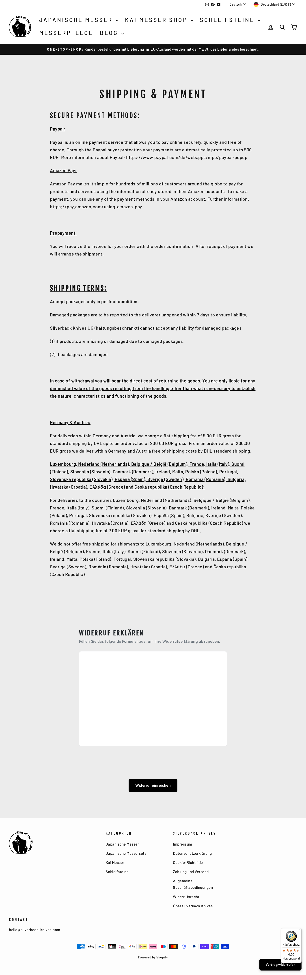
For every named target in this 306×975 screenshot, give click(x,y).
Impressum (182, 844)
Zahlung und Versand (191, 871)
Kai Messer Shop (157, 19)
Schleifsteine (228, 19)
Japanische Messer (77, 19)
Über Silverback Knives (193, 906)
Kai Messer (115, 862)
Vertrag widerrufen (280, 964)
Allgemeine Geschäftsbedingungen (193, 883)
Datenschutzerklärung (192, 853)
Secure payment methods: (95, 115)
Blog (110, 32)
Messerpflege (66, 32)
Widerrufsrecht (186, 896)
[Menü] (299, 931)
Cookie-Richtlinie (188, 862)
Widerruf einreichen (153, 785)
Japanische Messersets (126, 853)
